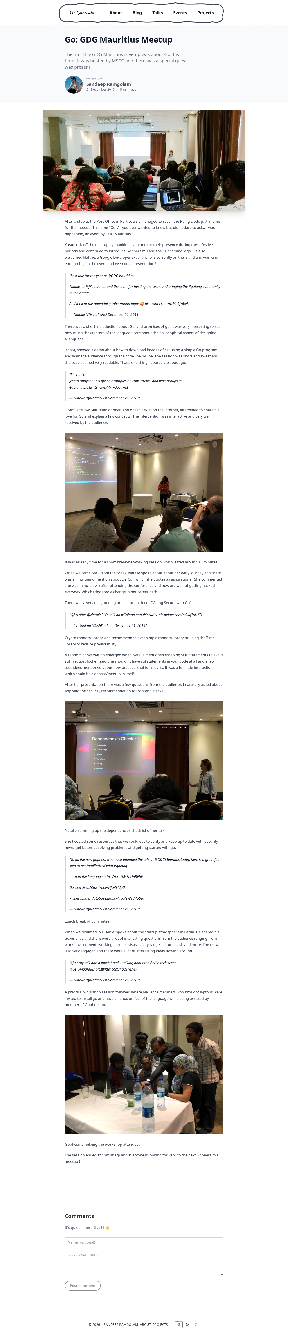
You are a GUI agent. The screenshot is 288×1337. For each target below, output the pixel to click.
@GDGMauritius (120, 275)
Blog (137, 12)
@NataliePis (96, 614)
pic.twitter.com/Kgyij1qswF (116, 969)
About (116, 12)
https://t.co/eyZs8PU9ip (125, 898)
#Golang (128, 614)
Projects (205, 12)
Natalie (89, 257)
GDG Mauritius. (119, 233)
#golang (195, 286)
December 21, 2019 (123, 314)
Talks (157, 12)
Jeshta (70, 349)
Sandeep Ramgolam (108, 84)
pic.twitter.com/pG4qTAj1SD (180, 614)
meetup (84, 227)
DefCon (128, 579)
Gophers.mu (207, 1155)
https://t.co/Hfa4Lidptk (108, 887)
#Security (150, 614)
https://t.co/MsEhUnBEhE (123, 876)
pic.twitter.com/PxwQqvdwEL (106, 387)
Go (132, 326)
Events (180, 12)
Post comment (83, 1285)
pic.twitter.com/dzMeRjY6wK (167, 303)
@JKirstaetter (96, 286)
